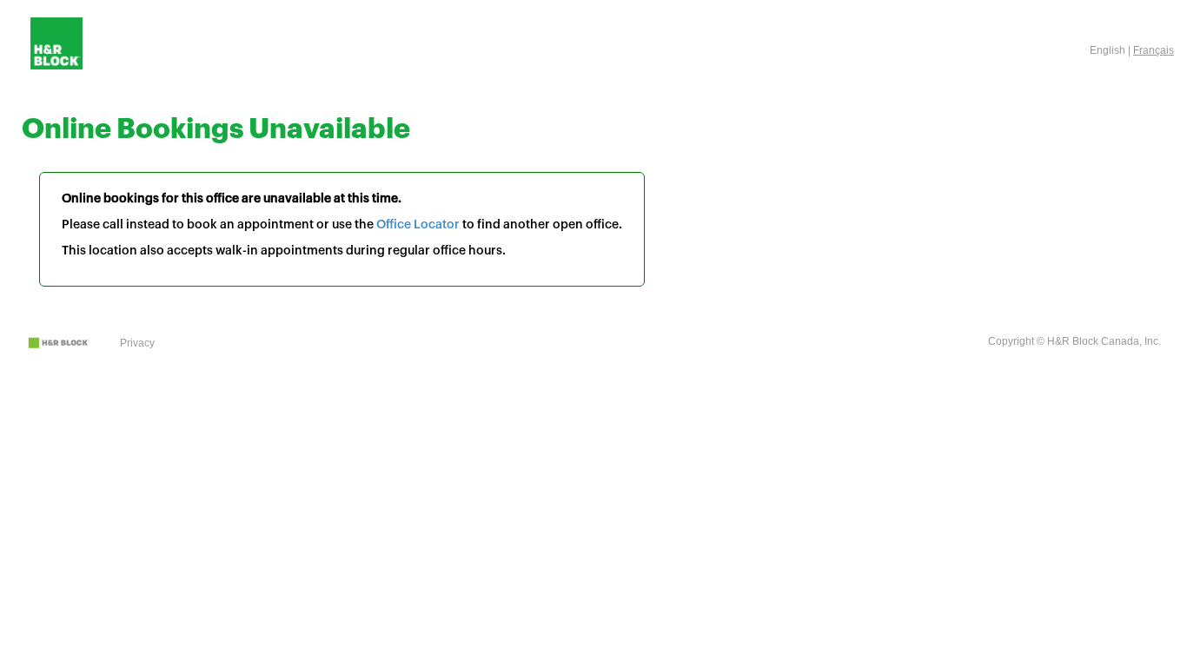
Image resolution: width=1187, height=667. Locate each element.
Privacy (137, 343)
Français (1153, 50)
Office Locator (418, 225)
